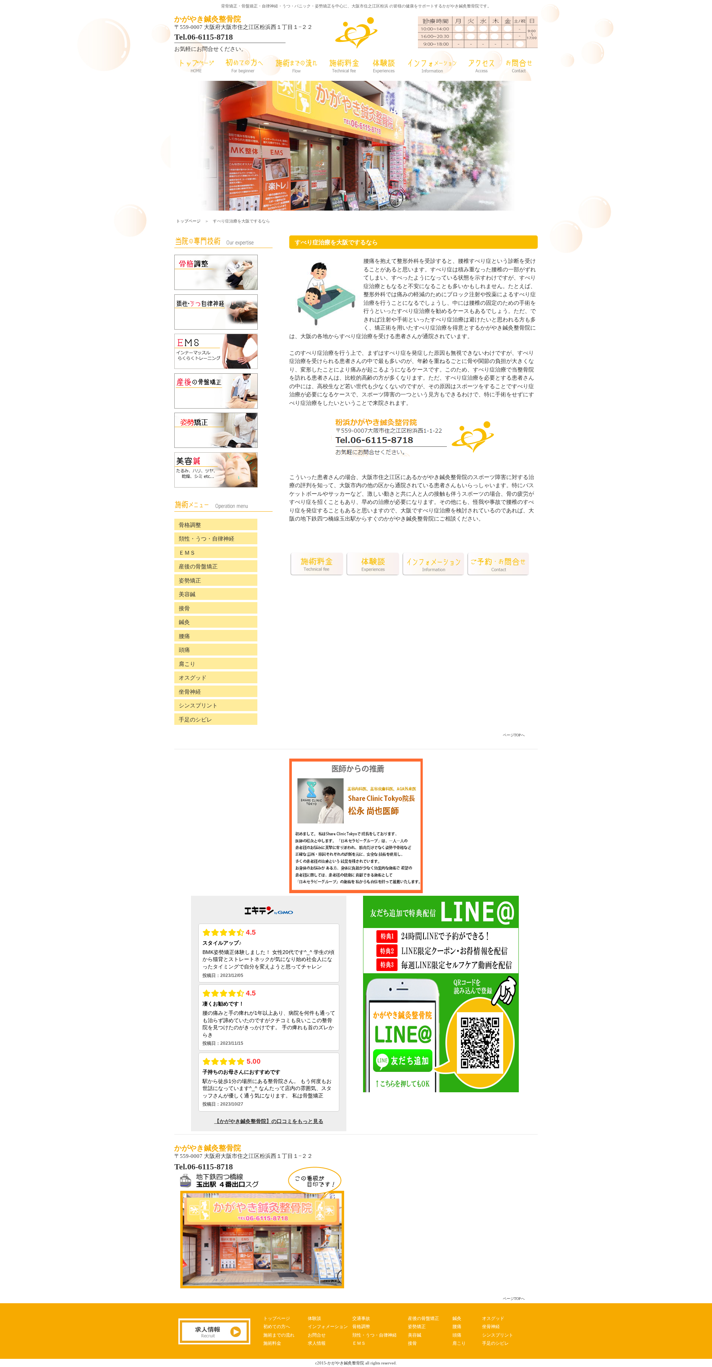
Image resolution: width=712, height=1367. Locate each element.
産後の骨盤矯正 (198, 566)
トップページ (188, 221)
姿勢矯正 (190, 581)
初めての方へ (276, 1326)
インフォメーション (328, 1326)
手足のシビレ (195, 720)
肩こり (187, 664)
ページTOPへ (514, 735)
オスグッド (193, 678)
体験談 (314, 1318)
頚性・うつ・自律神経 (206, 539)
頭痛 (184, 650)
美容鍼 (187, 594)
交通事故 (361, 1318)
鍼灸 (184, 622)
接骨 (184, 608)
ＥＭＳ (187, 553)
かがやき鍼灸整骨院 (207, 19)
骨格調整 (190, 525)
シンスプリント (198, 706)
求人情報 (317, 1343)
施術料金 (272, 1343)
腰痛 (184, 636)
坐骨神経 (190, 692)
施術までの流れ (278, 1335)
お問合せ (317, 1335)
